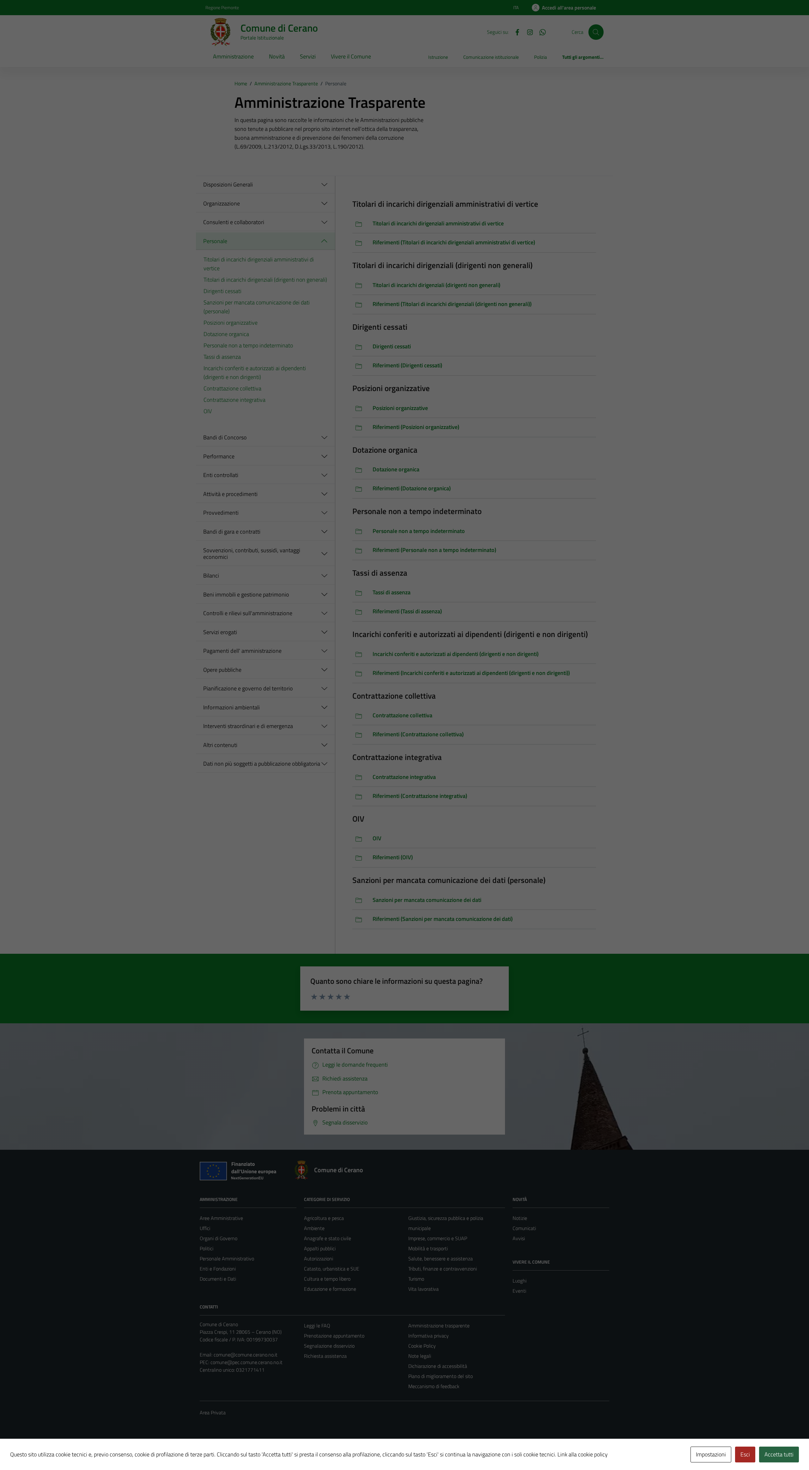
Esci (745, 1454)
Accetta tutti (779, 1454)
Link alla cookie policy (582, 1454)
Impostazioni (711, 1454)
